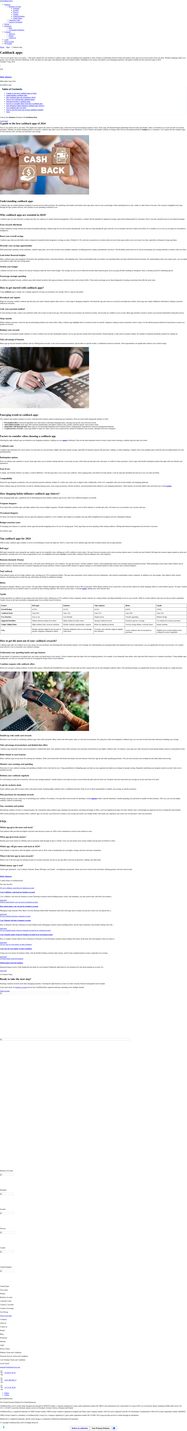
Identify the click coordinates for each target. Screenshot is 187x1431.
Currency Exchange (15, 22)
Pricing (6, 24)
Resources (7, 26)
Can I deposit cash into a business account (15, 920)
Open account (9, 42)
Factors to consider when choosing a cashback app (24, 104)
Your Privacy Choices (101, 1428)
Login (6, 40)
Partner (11, 36)
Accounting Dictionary (16, 30)
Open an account (6, 1316)
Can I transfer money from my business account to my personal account (26, 935)
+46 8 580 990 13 (10, 1380)
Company (7, 32)
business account (21, 987)
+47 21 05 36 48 (9, 1387)
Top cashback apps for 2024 (16, 108)
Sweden (16, 10)
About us (12, 34)
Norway (16, 12)
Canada (15, 14)
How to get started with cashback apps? (20, 99)
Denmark (16, 8)
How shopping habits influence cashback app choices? (25, 106)
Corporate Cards (14, 20)
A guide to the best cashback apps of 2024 (21, 93)
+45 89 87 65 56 (9, 1373)
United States (17, 18)
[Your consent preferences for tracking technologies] (4, 1427)
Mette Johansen (6, 77)
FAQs (8, 112)
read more (3, 900)
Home (2, 47)
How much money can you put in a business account (19, 906)
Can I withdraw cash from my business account (17, 892)
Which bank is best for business (11, 963)
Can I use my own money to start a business (16, 949)
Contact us (12, 38)
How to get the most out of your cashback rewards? (25, 110)
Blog (10, 28)
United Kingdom (19, 16)
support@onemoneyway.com (10, 1367)
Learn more (4, 121)
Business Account (15, 6)
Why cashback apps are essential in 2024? (21, 97)
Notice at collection (80, 1428)
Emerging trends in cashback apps (18, 102)
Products (7, 5)
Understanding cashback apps (16, 95)
